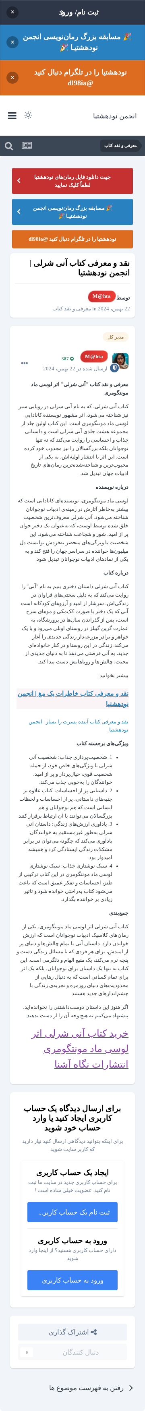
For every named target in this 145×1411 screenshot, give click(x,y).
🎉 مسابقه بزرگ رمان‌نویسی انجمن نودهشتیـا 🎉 (77, 42)
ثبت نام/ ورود (79, 12)
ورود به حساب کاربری (73, 1280)
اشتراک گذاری (70, 1331)
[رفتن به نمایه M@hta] (120, 361)
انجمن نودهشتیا (115, 115)
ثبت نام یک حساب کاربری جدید (68, 1212)
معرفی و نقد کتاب (71, 308)
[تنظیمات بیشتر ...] (25, 363)
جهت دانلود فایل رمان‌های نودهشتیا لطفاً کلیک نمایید (72, 181)
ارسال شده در (75, 368)
